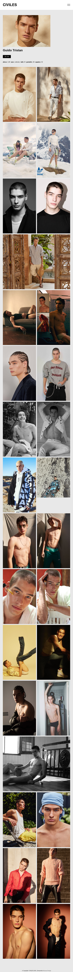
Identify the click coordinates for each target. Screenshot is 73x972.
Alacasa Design (47, 970)
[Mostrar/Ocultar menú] (68, 5)
